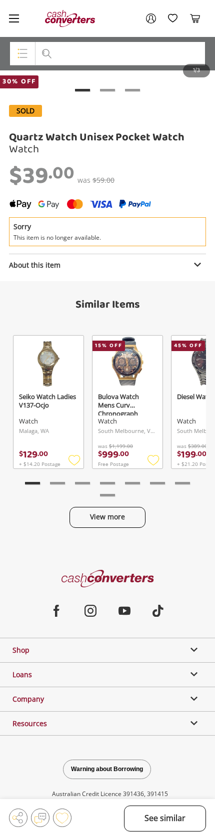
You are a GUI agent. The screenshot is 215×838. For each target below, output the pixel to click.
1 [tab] (82, 90)
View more (107, 516)
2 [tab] (108, 90)
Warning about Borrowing (107, 769)
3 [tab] (132, 90)
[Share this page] (18, 818)
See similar (165, 818)
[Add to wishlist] (62, 818)
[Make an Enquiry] (40, 818)
